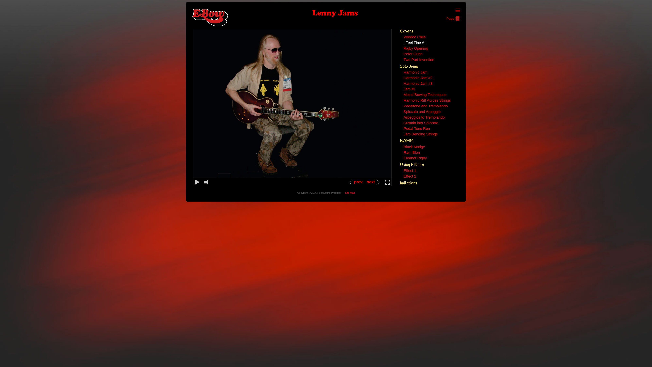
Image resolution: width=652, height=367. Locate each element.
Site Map (350, 192)
